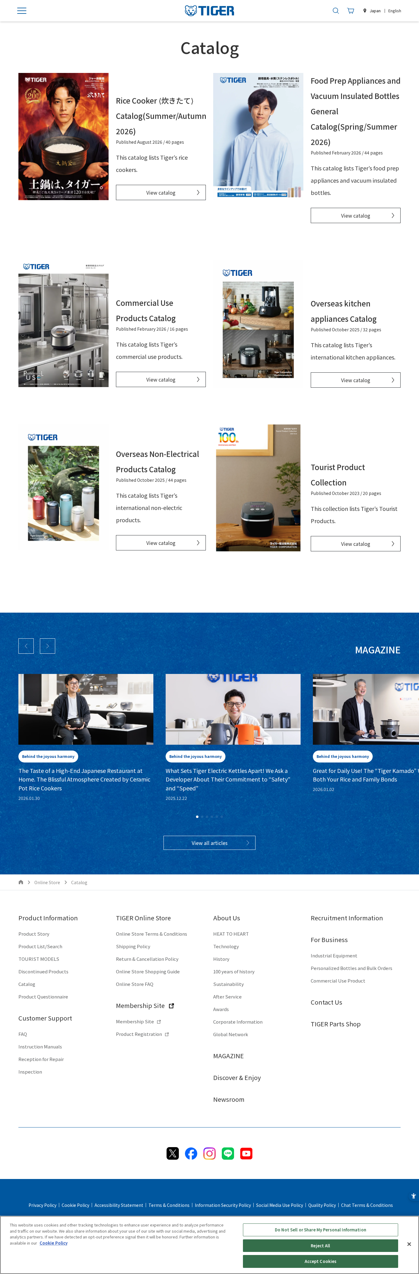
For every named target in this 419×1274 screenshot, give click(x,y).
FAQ (22, 1034)
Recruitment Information (347, 917)
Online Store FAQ (134, 984)
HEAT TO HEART (231, 933)
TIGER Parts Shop (336, 1023)
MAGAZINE (228, 1055)
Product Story (33, 933)
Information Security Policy (223, 1205)
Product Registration (139, 1034)
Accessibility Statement (118, 1205)
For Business (329, 939)
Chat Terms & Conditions (367, 1205)
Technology (226, 946)
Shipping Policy (133, 946)
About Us (226, 917)
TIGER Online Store (143, 917)
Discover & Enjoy (237, 1077)
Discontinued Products (43, 971)
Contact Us (326, 1002)
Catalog (26, 984)
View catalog (160, 192)
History (221, 959)
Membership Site (140, 1005)
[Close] (409, 1244)
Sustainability (228, 984)
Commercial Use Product (338, 980)
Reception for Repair (41, 1059)
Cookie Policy (75, 1205)
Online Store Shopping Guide (148, 971)
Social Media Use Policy (279, 1205)
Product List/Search (40, 946)
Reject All (320, 1246)
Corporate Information (238, 1021)
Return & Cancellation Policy (147, 959)
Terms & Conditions (169, 1205)
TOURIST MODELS (38, 959)
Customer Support (45, 1017)
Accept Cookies (321, 1261)
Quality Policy (322, 1205)
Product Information (48, 917)
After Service (227, 996)
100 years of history (234, 971)
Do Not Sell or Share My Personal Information (320, 1230)
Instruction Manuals (40, 1046)
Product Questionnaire (43, 996)
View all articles (210, 842)
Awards (221, 1009)
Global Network (230, 1034)
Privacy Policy (42, 1205)
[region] (209, 1245)
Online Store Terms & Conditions (151, 933)
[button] (26, 646)
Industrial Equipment (334, 955)
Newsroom (228, 1099)
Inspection (30, 1071)
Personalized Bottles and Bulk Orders (351, 968)
